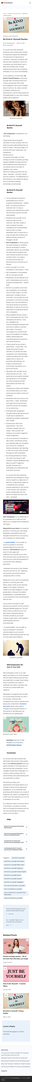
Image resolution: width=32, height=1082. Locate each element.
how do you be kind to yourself (14, 885)
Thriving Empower (15, 1078)
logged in (15, 1031)
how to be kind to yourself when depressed (15, 893)
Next (7, 925)
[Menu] (30, 3)
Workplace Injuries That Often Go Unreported (14, 1058)
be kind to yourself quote (12, 875)
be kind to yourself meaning (13, 868)
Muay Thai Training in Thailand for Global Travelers (15, 1064)
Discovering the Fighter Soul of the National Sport (15, 1061)
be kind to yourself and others (14, 861)
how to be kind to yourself (13, 889)
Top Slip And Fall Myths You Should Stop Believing (15, 1066)
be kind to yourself (18, 858)
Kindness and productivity (10, 36)
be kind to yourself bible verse (14, 865)
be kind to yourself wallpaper (13, 882)
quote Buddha (10, 542)
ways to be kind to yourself (13, 898)
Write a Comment (8, 45)
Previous (11, 914)
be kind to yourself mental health (15, 871)
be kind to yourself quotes (12, 878)
